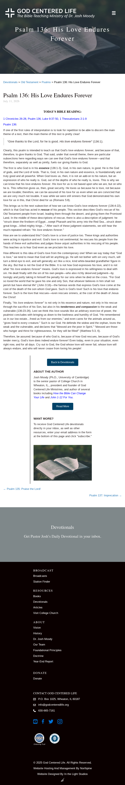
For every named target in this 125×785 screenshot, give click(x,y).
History (37, 633)
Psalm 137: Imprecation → (105, 495)
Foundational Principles (47, 650)
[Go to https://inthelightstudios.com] (62, 777)
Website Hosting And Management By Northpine (62, 768)
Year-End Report (43, 661)
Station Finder (41, 581)
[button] (62, 362)
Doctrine (38, 656)
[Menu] (114, 13)
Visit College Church (45, 613)
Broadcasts (40, 575)
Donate (37, 678)
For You (68, 397)
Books (37, 596)
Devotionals (40, 601)
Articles (37, 607)
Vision (37, 627)
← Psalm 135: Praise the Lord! (22, 488)
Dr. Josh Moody (42, 639)
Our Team (39, 644)
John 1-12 (56, 397)
